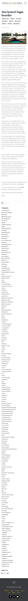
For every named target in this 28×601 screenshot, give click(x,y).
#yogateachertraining (8, 272)
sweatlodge (5, 506)
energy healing (6, 357)
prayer (3, 463)
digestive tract (6, 345)
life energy (5, 423)
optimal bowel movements (9, 449)
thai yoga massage (7, 508)
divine (3, 347)
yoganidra (4, 554)
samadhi (4, 483)
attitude (4, 290)
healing (4, 383)
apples (3, 282)
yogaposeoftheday (7, 562)
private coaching (6, 467)
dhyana (4, 340)
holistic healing (6, 391)
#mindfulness (4, 21)
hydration (4, 395)
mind (3, 435)
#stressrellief (17, 21)
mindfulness (5, 439)
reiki (3, 471)
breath (3, 318)
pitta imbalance (6, 455)
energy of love (6, 359)
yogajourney (5, 540)
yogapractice (5, 564)
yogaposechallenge (7, 560)
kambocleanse (6, 405)
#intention (4, 238)
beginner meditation (7, 298)
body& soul (5, 312)
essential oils (5, 361)
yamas (3, 518)
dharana (4, 338)
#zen (3, 274)
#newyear (4, 250)
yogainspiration (6, 538)
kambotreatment (7, 419)
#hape (3, 222)
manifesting (5, 429)
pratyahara (5, 461)
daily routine (5, 334)
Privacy (17, 590)
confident (4, 330)
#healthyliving (6, 232)
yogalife (4, 542)
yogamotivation (6, 552)
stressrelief (5, 502)
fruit (3, 373)
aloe (3, 280)
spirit (3, 491)
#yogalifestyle (16, 23)
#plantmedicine (6, 252)
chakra (4, 322)
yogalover (4, 550)
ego (3, 351)
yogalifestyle (5, 544)
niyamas (4, 443)
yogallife (4, 546)
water (3, 516)
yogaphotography (7, 556)
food (3, 367)
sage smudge (6, 481)
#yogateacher (6, 270)
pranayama (5, 459)
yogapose (4, 558)
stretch (4, 504)
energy (4, 355)
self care (4, 489)
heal (3, 381)
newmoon (4, 441)
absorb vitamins (6, 276)
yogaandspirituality (7, 526)
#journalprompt (6, 240)
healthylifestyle (6, 389)
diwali (3, 349)
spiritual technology (7, 495)
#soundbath (5, 256)
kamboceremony (7, 403)
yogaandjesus (6, 524)
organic (4, 451)
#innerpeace (18, 18)
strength (4, 500)
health (3, 385)
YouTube (21, 187)
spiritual (4, 492)
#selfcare (11, 21)
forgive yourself (6, 371)
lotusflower (5, 427)
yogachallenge (6, 528)
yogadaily (4, 532)
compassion (5, 328)
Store (18, 592)
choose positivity (6, 324)
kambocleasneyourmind (9, 409)
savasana (4, 485)
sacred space (6, 479)
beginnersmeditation (7, 302)
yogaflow (4, 534)
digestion (4, 344)
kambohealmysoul (7, 415)
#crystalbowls (6, 218)
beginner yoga (6, 300)
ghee (3, 375)
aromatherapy (6, 284)
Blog (12, 590)
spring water (5, 497)
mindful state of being (8, 437)
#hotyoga (12, 18)
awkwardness (5, 294)
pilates (3, 453)
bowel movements (7, 314)
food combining (6, 369)
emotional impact (7, 353)
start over (5, 498)
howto (3, 393)
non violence (5, 445)
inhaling (4, 397)
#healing (4, 230)
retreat (4, 475)
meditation (5, 431)
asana (3, 288)
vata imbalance (6, 512)
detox (3, 336)
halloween (4, 379)
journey (4, 399)
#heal (3, 226)
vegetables (5, 514)
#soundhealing (6, 258)
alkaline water (6, 278)
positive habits (6, 457)
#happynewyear (6, 224)
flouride (4, 365)
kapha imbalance (7, 421)
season (4, 487)
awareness (5, 292)
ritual (3, 477)
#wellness (4, 23)
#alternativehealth (7, 212)
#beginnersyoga (5, 18)
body (3, 308)
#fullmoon (5, 220)
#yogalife (10, 23)
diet (3, 341)
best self (4, 306)
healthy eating (6, 387)
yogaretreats (5, 566)
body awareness (6, 310)
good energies (6, 377)
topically (4, 510)
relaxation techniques (8, 473)
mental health (5, 433)
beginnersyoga (6, 304)
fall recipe (5, 363)
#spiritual (4, 260)
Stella (13, 592)
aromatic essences (7, 286)
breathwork (5, 320)
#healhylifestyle (6, 228)
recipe (3, 469)
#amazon (4, 214)
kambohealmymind (7, 413)
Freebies (6, 590)
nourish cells (5, 447)
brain (3, 316)
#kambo (4, 242)
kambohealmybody (7, 411)
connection (5, 332)
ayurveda (4, 296)
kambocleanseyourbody (9, 407)
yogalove (4, 548)
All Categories (5, 210)
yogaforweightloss (7, 536)
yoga (3, 520)
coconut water (6, 326)
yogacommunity (6, 530)
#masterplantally (6, 244)
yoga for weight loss (8, 522)
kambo (4, 401)
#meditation (5, 246)
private (4, 465)
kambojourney (6, 417)
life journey (5, 425)
